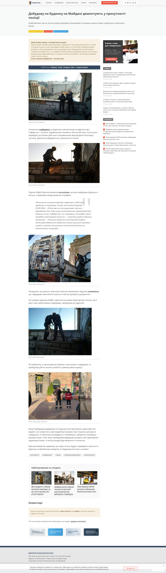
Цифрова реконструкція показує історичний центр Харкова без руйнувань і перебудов (118, 131)
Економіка (93, 3)
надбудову (44, 129)
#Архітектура (34, 455)
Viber (72, 67)
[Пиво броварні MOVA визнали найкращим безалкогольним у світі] (87, 478)
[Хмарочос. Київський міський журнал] (35, 3)
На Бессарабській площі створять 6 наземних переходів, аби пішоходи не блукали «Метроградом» (119, 151)
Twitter (60, 67)
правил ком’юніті (78, 521)
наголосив (64, 192)
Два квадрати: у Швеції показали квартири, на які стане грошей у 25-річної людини (120, 125)
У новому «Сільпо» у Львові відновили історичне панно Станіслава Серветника (117, 101)
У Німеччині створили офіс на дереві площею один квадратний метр (119, 84)
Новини (49, 3)
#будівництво (47, 455)
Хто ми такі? (59, 59)
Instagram (66, 67)
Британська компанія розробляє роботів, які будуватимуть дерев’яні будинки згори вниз (118, 92)
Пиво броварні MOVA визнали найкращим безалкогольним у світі (86, 489)
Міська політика (72, 3)
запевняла (93, 291)
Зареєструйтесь (65, 511)
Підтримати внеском (110, 3)
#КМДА (58, 455)
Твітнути (77, 5)
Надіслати (89, 5)
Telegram (54, 67)
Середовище (59, 3)
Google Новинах (82, 67)
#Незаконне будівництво (72, 455)
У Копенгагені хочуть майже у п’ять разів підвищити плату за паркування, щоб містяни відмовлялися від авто (119, 75)
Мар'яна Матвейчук (63, 31)
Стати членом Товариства (41, 59)
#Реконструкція (89, 455)
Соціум (83, 3)
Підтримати (101, 5)
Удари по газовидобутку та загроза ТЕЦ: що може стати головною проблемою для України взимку (119, 110)
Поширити (66, 5)
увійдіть (77, 511)
